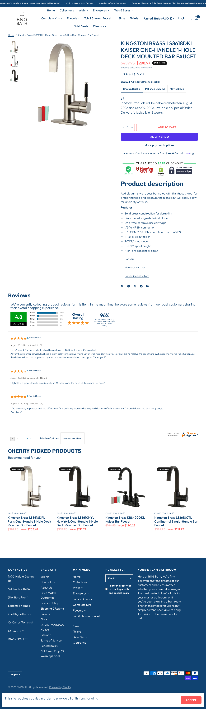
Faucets (72, 18)
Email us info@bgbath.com (102, 3)
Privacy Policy (49, 603)
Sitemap (46, 635)
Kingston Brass (18, 513)
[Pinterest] (136, 286)
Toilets (134, 18)
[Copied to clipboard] (148, 286)
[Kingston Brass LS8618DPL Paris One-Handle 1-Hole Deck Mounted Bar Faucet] (30, 487)
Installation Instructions (137, 275)
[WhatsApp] (142, 286)
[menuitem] (51, 11)
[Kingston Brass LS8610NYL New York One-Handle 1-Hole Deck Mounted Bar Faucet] (78, 487)
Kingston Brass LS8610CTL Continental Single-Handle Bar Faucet (176, 521)
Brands (45, 614)
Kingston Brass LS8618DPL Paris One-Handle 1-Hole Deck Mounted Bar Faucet (29, 521)
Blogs (44, 619)
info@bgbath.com (19, 614)
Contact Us (48, 582)
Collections (67, 10)
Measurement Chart (135, 267)
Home (51, 10)
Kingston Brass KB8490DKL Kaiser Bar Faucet (125, 519)
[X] (129, 286)
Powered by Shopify (60, 687)
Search (45, 576)
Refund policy (49, 646)
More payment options (159, 145)
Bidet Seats (81, 26)
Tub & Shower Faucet (97, 18)
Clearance (99, 26)
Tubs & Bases (122, 10)
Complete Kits (50, 18)
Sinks (122, 18)
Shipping (125, 67)
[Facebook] (123, 286)
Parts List (130, 258)
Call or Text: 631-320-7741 (69, 3)
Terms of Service (51, 640)
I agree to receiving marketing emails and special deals (120, 589)
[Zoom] (104, 47)
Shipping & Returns (53, 608)
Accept (191, 700)
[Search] (190, 18)
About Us (46, 587)
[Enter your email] (130, 578)
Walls (82, 10)
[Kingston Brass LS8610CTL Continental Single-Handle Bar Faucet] (176, 487)
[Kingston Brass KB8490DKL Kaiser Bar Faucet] (127, 487)
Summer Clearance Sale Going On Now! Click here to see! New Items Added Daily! (162, 3)
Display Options (49, 438)
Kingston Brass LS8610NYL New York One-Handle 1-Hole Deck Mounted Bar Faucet (77, 521)
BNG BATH (48, 569)
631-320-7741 (16, 631)
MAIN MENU (81, 569)
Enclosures (100, 10)
